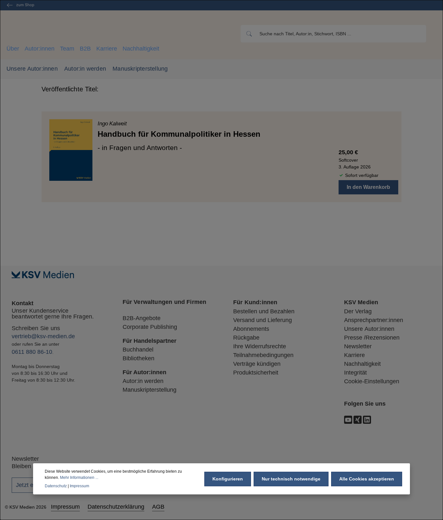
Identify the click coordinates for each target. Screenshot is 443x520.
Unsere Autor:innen (32, 68)
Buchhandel (138, 349)
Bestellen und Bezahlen (263, 311)
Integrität (355, 372)
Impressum (65, 506)
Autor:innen (39, 48)
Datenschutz (56, 485)
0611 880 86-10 (32, 352)
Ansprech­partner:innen (373, 320)
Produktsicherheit (255, 372)
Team (67, 48)
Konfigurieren (227, 478)
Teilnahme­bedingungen (263, 355)
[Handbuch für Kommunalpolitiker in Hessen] (70, 150)
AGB (158, 506)
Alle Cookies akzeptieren (366, 478)
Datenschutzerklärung (116, 506)
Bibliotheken (138, 358)
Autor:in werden (85, 68)
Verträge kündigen (257, 364)
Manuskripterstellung (140, 68)
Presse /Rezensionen (372, 337)
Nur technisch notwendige (291, 478)
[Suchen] (249, 33)
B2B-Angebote (142, 318)
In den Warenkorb (368, 187)
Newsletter (358, 346)
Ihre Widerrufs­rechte (259, 346)
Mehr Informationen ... (79, 477)
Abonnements (251, 329)
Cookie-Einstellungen (371, 381)
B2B (85, 48)
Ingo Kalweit (112, 124)
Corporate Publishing (150, 327)
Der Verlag (358, 311)
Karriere (106, 48)
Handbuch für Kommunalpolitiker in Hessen (179, 134)
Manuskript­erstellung (149, 390)
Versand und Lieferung (262, 320)
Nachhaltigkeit (141, 48)
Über (12, 48)
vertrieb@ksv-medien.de (43, 336)
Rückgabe (246, 337)
